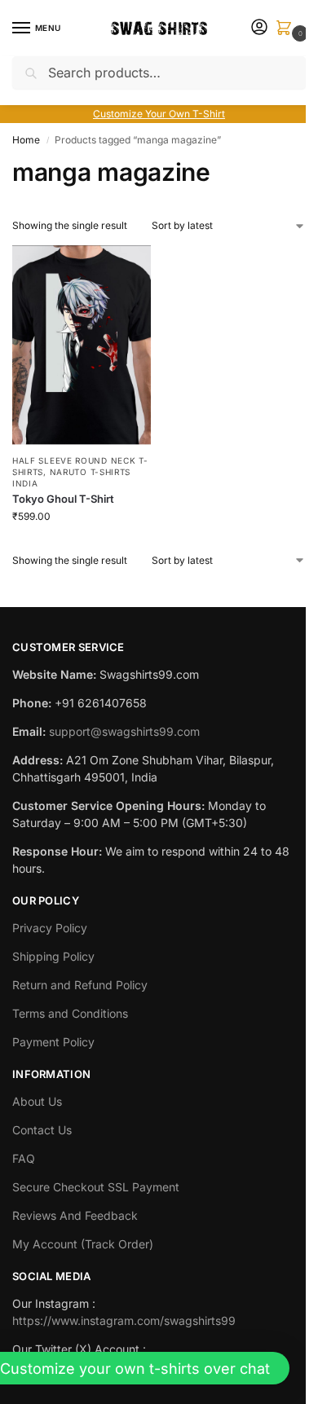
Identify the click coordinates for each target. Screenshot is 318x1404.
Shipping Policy (53, 956)
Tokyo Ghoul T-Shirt (63, 498)
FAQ (23, 1158)
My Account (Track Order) (82, 1244)
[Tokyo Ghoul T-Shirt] (81, 345)
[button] (287, 29)
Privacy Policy (49, 928)
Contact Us (42, 1130)
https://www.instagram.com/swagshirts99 (124, 1320)
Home (26, 140)
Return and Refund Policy (80, 985)
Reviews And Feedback (75, 1215)
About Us (37, 1101)
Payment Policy (53, 1042)
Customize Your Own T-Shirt (159, 114)
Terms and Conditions (70, 1013)
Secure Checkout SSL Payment (95, 1187)
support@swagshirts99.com (124, 731)
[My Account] (259, 28)
